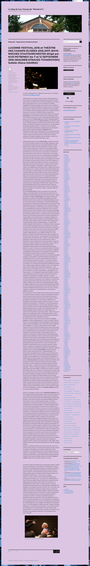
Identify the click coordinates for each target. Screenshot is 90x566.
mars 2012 (66, 331)
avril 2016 (66, 268)
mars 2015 (66, 284)
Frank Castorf (67, 401)
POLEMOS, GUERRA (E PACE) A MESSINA (72, 134)
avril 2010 (66, 361)
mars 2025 (66, 167)
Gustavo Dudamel (68, 404)
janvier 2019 (66, 232)
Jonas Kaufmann (68, 410)
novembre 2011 (67, 336)
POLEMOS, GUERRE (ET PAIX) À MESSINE (72, 137)
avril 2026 (66, 155)
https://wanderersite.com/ (69, 54)
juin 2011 (66, 342)
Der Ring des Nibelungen (70, 397)
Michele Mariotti (77, 427)
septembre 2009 (67, 370)
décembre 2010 (67, 350)
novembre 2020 (67, 210)
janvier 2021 (66, 207)
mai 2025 (66, 164)
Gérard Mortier (77, 404)
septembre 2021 (67, 199)
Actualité (10, 74)
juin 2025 (66, 163)
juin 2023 (66, 181)
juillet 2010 (66, 357)
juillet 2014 (66, 295)
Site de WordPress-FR (68, 493)
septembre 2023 (67, 179)
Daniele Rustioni (68, 395)
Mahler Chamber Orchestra (70, 425)
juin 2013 (66, 312)
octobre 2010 (66, 353)
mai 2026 (66, 154)
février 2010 (66, 363)
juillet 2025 (66, 162)
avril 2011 (66, 345)
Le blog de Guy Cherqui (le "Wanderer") (25, 9)
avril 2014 (66, 299)
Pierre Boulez (76, 431)
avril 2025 (66, 166)
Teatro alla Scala (68, 442)
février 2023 (66, 186)
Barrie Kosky (76, 382)
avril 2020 (66, 217)
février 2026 (66, 158)
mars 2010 (66, 362)
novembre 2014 (67, 290)
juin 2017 (66, 250)
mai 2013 (66, 313)
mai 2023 (66, 183)
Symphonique (14, 82)
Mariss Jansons (67, 427)
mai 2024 (66, 171)
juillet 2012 (66, 326)
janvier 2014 (66, 302)
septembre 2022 (67, 190)
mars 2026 (66, 157)
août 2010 (66, 355)
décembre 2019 (67, 223)
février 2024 (66, 175)
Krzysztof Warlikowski (69, 419)
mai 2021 (66, 203)
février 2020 (66, 220)
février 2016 (66, 270)
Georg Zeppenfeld (76, 401)
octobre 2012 (66, 322)
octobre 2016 (66, 260)
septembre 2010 (67, 354)
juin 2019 (66, 226)
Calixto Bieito (67, 386)
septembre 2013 (67, 308)
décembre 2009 (67, 366)
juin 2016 (66, 265)
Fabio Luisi (77, 399)
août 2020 (66, 212)
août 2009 (66, 371)
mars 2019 (66, 230)
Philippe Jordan (68, 431)
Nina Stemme (67, 429)
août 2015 (66, 278)
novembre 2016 (67, 259)
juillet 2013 (66, 310)
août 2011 (66, 340)
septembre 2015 (67, 277)
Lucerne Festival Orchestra (70, 423)
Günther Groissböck (68, 406)
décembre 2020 (67, 208)
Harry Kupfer (77, 406)
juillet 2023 (66, 180)
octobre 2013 (66, 306)
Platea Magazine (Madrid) (34, 95)
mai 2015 (66, 282)
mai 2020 (66, 216)
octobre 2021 (66, 198)
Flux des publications (68, 490)
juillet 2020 (66, 213)
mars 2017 (66, 253)
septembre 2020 (67, 211)
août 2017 (66, 247)
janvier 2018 (66, 243)
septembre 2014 (67, 292)
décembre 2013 (67, 304)
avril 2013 (66, 314)
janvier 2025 (66, 168)
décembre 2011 (67, 335)
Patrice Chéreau (76, 429)
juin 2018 (66, 239)
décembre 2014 (67, 288)
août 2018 (66, 238)
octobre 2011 (66, 337)
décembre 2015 (67, 273)
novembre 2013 (67, 305)
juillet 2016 (66, 264)
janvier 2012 (66, 333)
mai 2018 (66, 241)
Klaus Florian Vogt (68, 416)
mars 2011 (66, 346)
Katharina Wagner (68, 412)
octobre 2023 (66, 177)
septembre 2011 (67, 339)
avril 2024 (66, 172)
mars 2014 (66, 300)
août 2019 (66, 225)
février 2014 (66, 301)
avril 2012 (66, 330)
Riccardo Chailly (75, 434)
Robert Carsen (67, 436)
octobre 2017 (66, 246)
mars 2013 (66, 315)
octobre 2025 (66, 161)
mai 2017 (66, 251)
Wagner (9, 83)
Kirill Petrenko (75, 414)
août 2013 (66, 309)
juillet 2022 (66, 192)
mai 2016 (66, 266)
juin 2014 (66, 296)
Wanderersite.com (71, 82)
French (75, 0)
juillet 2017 (66, 248)
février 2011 (66, 348)
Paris (14, 80)
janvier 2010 (66, 364)
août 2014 (66, 293)
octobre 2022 (66, 189)
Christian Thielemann (69, 388)
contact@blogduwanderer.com (69, 110)
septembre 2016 (67, 261)
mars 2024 (66, 173)
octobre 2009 (67, 368)
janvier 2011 (66, 349)
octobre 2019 (66, 224)
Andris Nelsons (67, 380)
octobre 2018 (66, 235)
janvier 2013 (66, 318)
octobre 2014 (66, 291)
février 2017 (66, 255)
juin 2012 (66, 327)
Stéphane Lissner (68, 440)
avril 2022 (66, 195)
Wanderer (10, 71)
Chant (14, 75)
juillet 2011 (66, 341)
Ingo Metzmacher (68, 408)
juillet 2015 (66, 279)
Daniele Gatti (77, 393)
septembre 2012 (67, 323)
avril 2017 (66, 252)
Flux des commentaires (68, 491)
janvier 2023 (66, 188)
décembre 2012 (67, 319)
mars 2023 (66, 185)
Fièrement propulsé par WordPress (31, 560)
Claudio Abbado (68, 391)
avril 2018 (66, 242)
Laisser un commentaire (13, 92)
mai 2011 (66, 344)
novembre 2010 (67, 351)
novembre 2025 (67, 159)
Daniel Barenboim (68, 393)
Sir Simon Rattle (68, 438)
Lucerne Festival (15, 87)
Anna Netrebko (68, 382)
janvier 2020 (66, 221)
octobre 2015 (66, 275)
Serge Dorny (75, 436)
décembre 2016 (67, 257)
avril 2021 (66, 204)
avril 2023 (66, 184)
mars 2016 (66, 269)
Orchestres (10, 80)
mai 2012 (66, 328)
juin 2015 (66, 281)
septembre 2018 (67, 237)
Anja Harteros (76, 380)
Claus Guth (76, 391)
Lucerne (10, 79)
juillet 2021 (66, 201)
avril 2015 (66, 283)
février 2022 (66, 197)
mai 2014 (66, 297)
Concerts (10, 77)
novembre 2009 (67, 367)
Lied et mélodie (15, 78)
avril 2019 (66, 229)
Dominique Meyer (68, 399)
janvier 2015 (66, 287)
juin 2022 (66, 193)
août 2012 (66, 324)
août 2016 (66, 262)
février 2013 (66, 317)
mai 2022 (66, 194)
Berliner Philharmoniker (69, 384)
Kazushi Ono (77, 412)
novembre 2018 (67, 234)
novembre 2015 (67, 274)
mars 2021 (66, 206)
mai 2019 (66, 228)
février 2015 (66, 286)
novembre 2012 (67, 321)
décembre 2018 (67, 233)
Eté (12, 77)
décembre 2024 (67, 170)
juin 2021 (66, 202)
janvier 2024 (66, 176)
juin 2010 (66, 358)
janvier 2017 (66, 256)
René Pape (67, 434)
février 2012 (66, 332)
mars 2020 (66, 219)
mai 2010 (66, 359)
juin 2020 (66, 215)
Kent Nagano (67, 414)
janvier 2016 (66, 272)
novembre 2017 (67, 244)
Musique (13, 79)
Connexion (66, 489)
